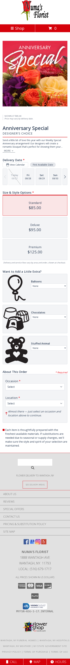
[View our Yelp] (43, 543)
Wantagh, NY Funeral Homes (18, 640)
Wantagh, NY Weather (17, 646)
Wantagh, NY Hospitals (55, 640)
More (7, 150)
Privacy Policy (11, 651)
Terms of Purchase (36, 651)
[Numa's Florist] (35, 19)
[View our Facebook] (26, 543)
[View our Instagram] (38, 543)
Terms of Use (59, 651)
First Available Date (43, 164)
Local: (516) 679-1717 (35, 569)
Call (12, 662)
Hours (60, 662)
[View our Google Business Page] (32, 543)
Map (36, 662)
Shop (19, 28)
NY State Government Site (50, 646)
